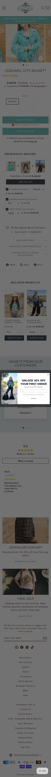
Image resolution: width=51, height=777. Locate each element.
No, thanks (33, 398)
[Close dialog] (48, 374)
